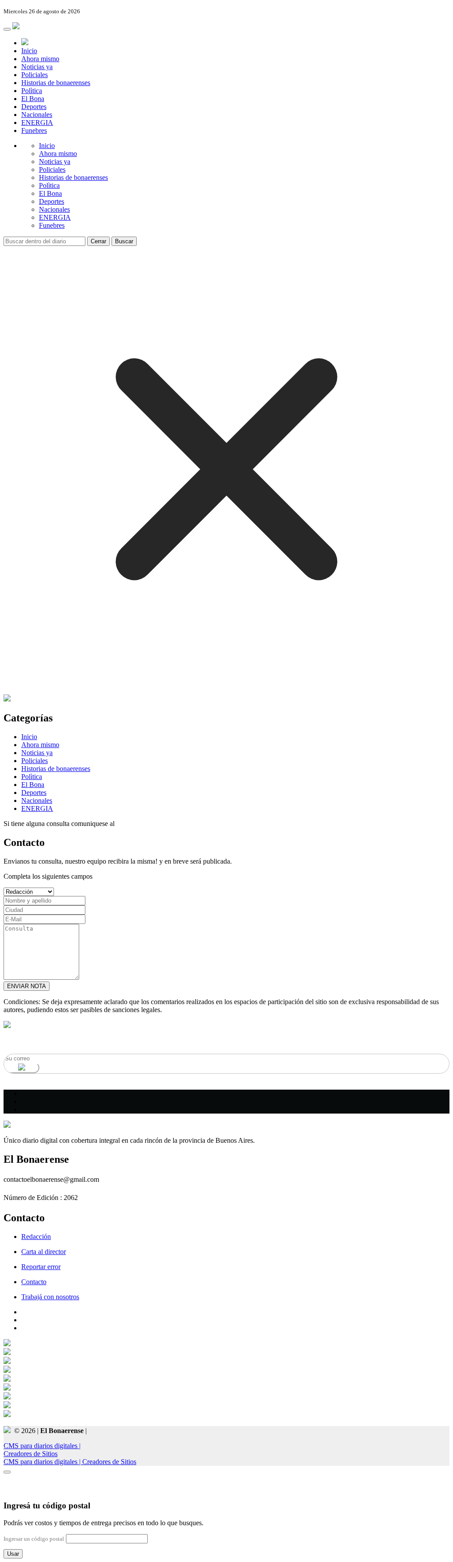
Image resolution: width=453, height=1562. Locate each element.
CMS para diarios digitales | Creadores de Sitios (70, 1461)
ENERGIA (37, 122)
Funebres (34, 130)
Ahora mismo (40, 58)
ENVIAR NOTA (26, 986)
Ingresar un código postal (34, 1538)
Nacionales (36, 114)
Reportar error (41, 1266)
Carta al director (43, 1251)
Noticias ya (37, 66)
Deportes (33, 106)
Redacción (36, 1236)
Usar (13, 1553)
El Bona (32, 98)
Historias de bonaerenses (55, 82)
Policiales (34, 74)
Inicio (29, 51)
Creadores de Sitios (42, 1449)
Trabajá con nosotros (50, 1297)
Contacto (33, 1281)
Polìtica (31, 90)
